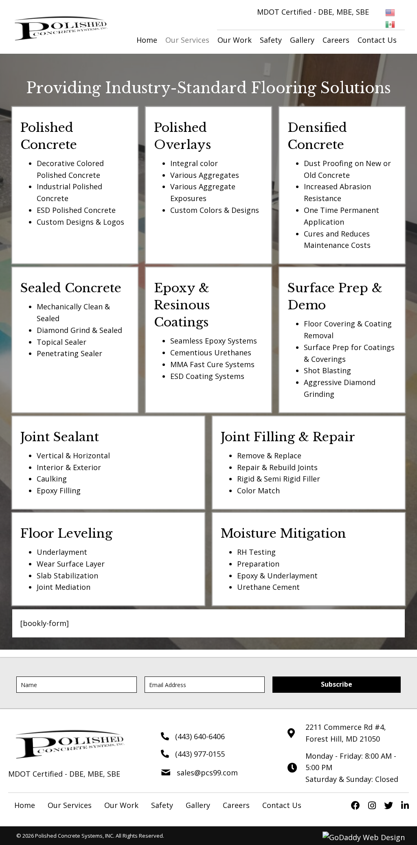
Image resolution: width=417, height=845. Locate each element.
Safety (162, 805)
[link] (146, 40)
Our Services (70, 805)
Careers (236, 805)
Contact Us (281, 805)
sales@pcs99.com (207, 772)
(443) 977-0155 (200, 754)
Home (24, 805)
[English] (390, 12)
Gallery (198, 805)
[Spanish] (390, 23)
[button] (336, 684)
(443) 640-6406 (200, 736)
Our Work (121, 805)
